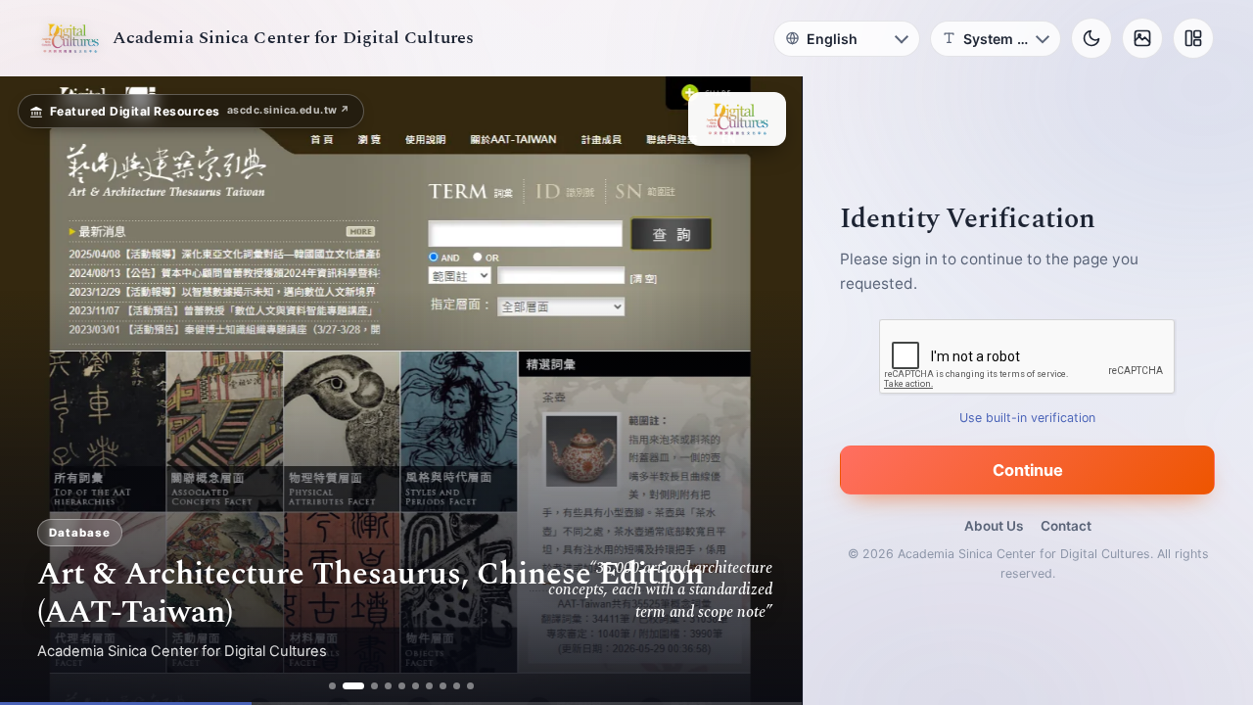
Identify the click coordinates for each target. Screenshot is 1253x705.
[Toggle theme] (1091, 38)
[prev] (35, 390)
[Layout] (1193, 38)
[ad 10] (470, 685)
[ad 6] (415, 685)
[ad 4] (388, 685)
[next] (766, 390)
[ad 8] (443, 685)
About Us (993, 526)
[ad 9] (456, 685)
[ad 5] (401, 685)
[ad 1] (332, 685)
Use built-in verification (1028, 417)
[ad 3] (374, 685)
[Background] (1142, 38)
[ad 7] (429, 685)
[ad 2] (353, 685)
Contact (1066, 526)
